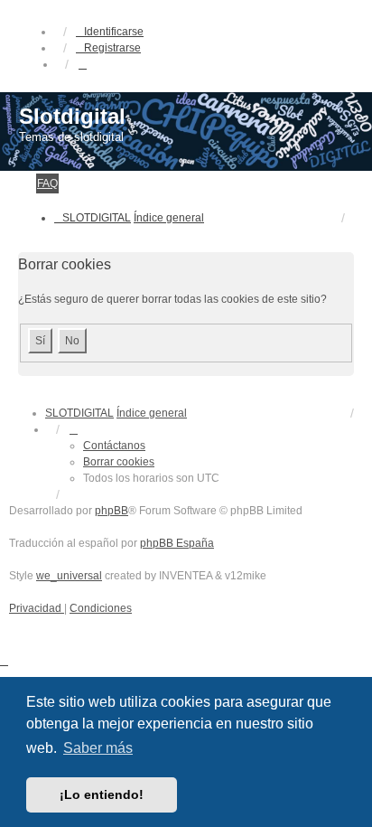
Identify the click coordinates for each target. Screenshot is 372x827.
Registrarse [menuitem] (112, 48)
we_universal (69, 575)
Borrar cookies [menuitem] (118, 462)
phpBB (111, 510)
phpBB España (177, 543)
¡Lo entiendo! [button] (102, 794)
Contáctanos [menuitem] (114, 445)
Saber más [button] (98, 748)
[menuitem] (36, 608)
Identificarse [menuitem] (114, 31)
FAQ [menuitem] (47, 183)
